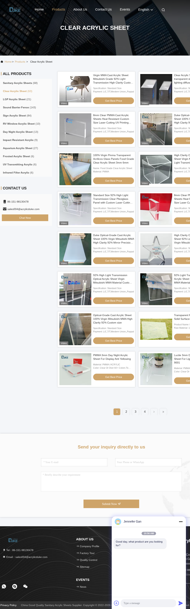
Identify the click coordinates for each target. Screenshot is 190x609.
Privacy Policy (8, 605)
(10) (21, 123)
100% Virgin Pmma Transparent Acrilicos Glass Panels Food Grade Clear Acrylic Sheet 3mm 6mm (113, 159)
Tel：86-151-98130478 (19, 550)
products (20, 61)
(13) (20, 131)
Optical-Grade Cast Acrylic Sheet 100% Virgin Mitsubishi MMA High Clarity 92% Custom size (112, 319)
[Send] (181, 603)
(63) (17, 91)
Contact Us (103, 9)
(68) (20, 82)
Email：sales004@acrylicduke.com (27, 556)
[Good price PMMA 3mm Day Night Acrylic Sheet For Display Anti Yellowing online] (75, 369)
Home (39, 9)
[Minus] (180, 521)
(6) (18, 156)
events (125, 9)
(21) (17, 99)
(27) (20, 148)
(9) (20, 140)
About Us (80, 9)
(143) (19, 107)
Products (58, 9)
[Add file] (116, 603)
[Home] (15, 9)
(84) (17, 115)
